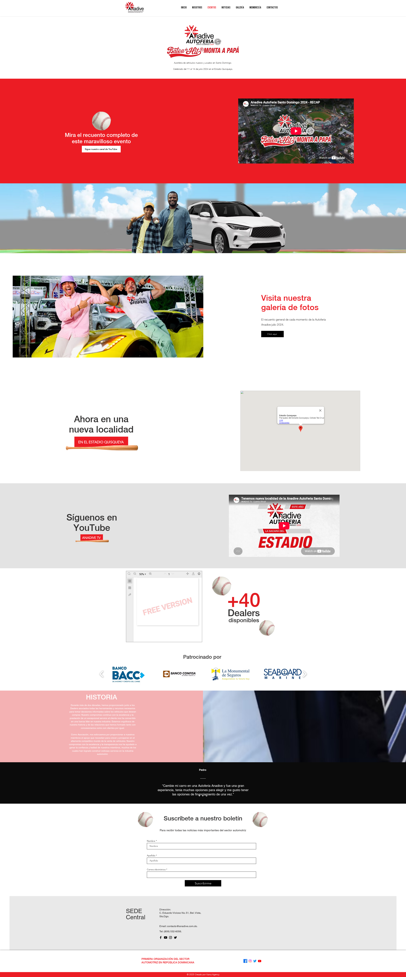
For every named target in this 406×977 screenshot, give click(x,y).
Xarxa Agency (212, 974)
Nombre (151, 841)
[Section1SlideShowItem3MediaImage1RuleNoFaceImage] (206, 795)
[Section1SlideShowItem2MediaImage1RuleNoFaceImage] (203, 795)
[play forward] (304, 674)
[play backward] (101, 674)
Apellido (151, 855)
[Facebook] (161, 937)
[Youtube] (165, 937)
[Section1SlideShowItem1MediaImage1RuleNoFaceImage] (199, 796)
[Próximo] (386, 783)
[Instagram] (170, 937)
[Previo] (20, 783)
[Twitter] (175, 937)
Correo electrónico (156, 869)
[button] (197, 7)
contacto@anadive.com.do (182, 926)
